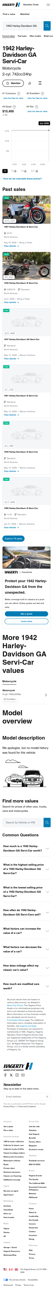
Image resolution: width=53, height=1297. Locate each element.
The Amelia (33, 1179)
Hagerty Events (35, 1176)
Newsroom (33, 1228)
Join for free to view (13, 98)
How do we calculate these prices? (22, 178)
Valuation (33, 1130)
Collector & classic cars (14, 1145)
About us (32, 1212)
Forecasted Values (15, 1020)
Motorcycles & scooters (14, 1157)
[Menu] (48, 4)
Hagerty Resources (12, 1251)
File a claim (8, 1130)
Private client (9, 1168)
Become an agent (11, 1191)
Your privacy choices (17, 1280)
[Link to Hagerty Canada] (10, 1269)
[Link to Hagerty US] (5, 1269)
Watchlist (24, 14)
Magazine (33, 1146)
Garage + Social (10, 1247)
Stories (7, 1232)
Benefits (32, 1138)
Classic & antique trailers (14, 1153)
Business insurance (12, 1172)
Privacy (32, 1254)
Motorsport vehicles (12, 1161)
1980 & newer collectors (14, 1141)
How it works (9, 1217)
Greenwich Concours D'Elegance (38, 1188)
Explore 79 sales (13, 538)
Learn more (26, 621)
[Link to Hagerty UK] (16, 1269)
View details (10, 246)
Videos (6, 1228)
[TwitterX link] (11, 1075)
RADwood (33, 1197)
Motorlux (32, 1193)
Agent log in (8, 1195)
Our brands (33, 1220)
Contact (32, 1231)
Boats (6, 1164)
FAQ (30, 1250)
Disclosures (8, 1285)
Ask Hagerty (34, 1134)
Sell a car (7, 1213)
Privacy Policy (9, 1106)
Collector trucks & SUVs (14, 1149)
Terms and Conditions (27, 1106)
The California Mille (37, 1183)
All (5, 1236)
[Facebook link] (5, 1075)
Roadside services (37, 1161)
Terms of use (29, 1285)
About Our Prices (15, 1005)
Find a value (9, 14)
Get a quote (26, 614)
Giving (31, 1239)
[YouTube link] (23, 1075)
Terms (31, 1258)
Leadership (33, 1216)
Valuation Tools (31, 4)
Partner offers (35, 1142)
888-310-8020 (34, 1164)
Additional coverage (12, 1180)
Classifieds (8, 1210)
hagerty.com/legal (28, 1026)
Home (31, 1208)
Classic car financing (12, 1176)
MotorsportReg (10, 1255)
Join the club (34, 1126)
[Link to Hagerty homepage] (18, 1067)
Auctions (7, 1206)
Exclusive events (36, 1149)
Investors (33, 1235)
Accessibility (33, 1280)
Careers (32, 1224)
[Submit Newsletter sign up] (47, 1096)
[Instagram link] (17, 1075)
